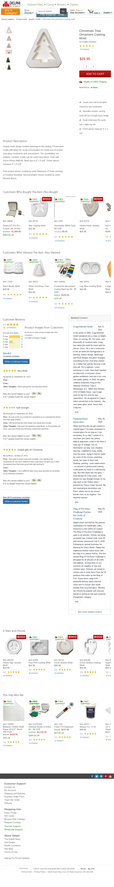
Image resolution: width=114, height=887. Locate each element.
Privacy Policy (39, 871)
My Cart (91, 868)
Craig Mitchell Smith (83, 326)
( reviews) (33, 238)
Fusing (50, 4)
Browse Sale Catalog (14, 819)
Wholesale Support (13, 829)
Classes (74, 4)
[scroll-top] (109, 873)
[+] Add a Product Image (35, 338)
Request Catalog (12, 822)
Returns (8, 803)
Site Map (8, 848)
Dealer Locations (12, 845)
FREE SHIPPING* (34, 200)
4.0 (107, 237)
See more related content (90, 612)
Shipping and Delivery (14, 793)
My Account (10, 790)
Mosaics (62, 4)
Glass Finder (10, 812)
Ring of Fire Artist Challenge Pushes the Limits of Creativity (82, 514)
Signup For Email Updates (17, 857)
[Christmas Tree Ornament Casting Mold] (9, 30)
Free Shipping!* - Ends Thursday (52, 16)
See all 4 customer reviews (16, 497)
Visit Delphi (9, 842)
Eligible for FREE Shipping (94, 82)
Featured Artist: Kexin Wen (80, 420)
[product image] (14, 207)
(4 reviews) (84, 49)
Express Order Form (14, 796)
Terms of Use (10, 851)
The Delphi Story (12, 838)
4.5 (56, 304)
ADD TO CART (95, 73)
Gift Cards (9, 815)
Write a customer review (16, 361)
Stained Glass (35, 4)
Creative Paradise (89, 42)
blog (76, 412)
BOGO (47, 198)
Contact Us (9, 787)
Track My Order (12, 799)
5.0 (30, 234)
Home (83, 868)
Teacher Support (12, 826)
